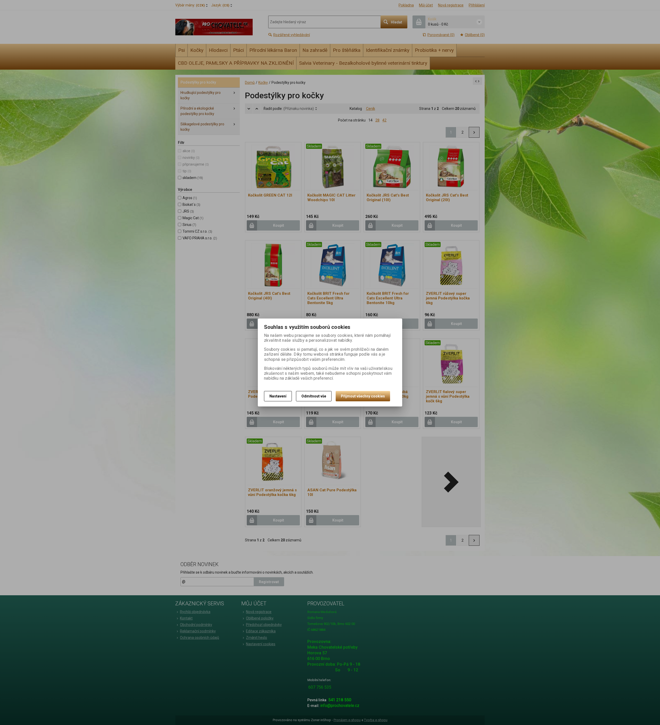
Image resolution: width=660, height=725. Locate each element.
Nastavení (277, 396)
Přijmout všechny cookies (363, 396)
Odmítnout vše (313, 396)
